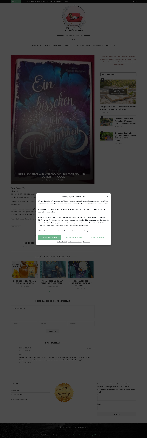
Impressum (86, 242)
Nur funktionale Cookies (73, 237)
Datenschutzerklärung (75, 242)
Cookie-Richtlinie (62, 242)
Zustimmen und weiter (49, 237)
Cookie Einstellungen (97, 237)
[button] (108, 196)
